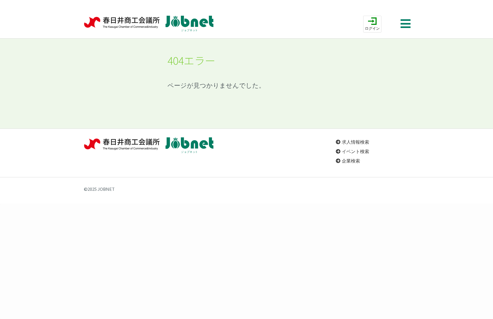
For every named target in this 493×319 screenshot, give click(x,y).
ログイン (372, 28)
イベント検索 (355, 151)
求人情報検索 (355, 142)
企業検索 (351, 161)
